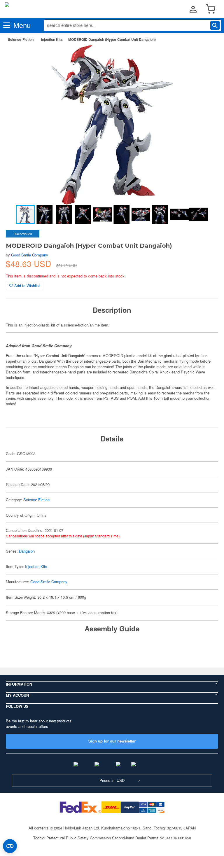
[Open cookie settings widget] (10, 846)
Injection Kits (52, 39)
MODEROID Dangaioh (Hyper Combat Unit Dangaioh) (112, 39)
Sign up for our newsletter (112, 741)
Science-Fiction (21, 39)
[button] (207, 55)
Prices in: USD (112, 780)
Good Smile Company (29, 255)
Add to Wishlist (27, 285)
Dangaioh (27, 551)
